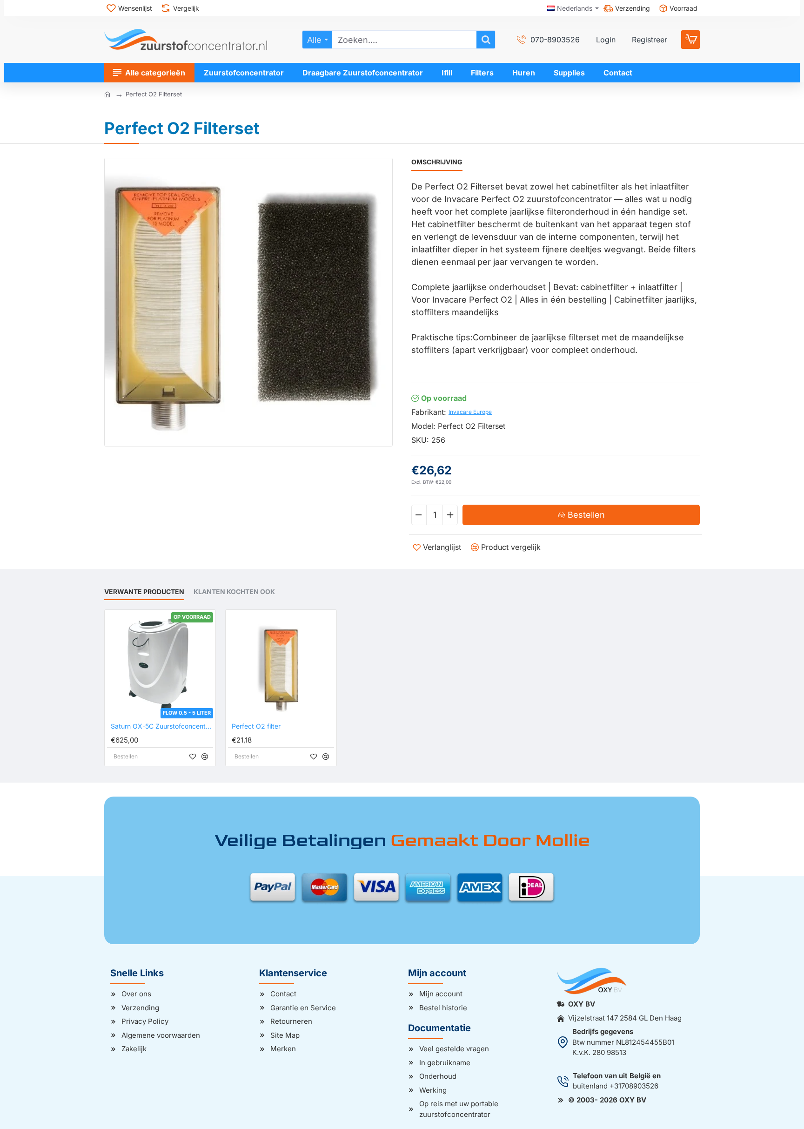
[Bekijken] (690, 39)
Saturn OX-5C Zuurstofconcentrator (162, 726)
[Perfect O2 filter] (281, 665)
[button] (581, 515)
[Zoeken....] (485, 39)
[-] (419, 515)
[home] (107, 94)
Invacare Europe (470, 411)
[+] (449, 515)
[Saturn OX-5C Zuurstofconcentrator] (160, 665)
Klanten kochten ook (234, 591)
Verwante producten (144, 591)
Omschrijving (436, 162)
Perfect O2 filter (256, 726)
